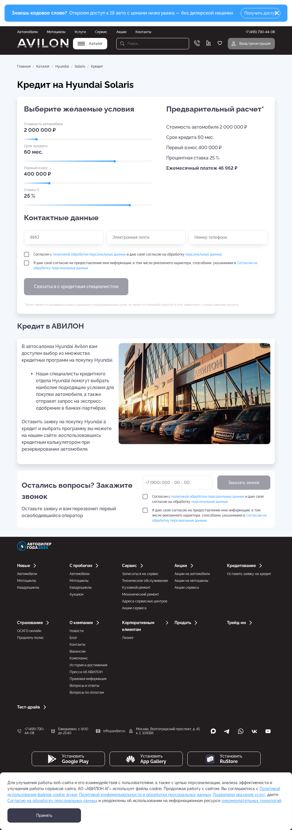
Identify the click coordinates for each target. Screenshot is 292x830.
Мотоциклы (56, 32)
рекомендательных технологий (251, 800)
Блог (73, 638)
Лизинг (128, 638)
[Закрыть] (277, 13)
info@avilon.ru (114, 731)
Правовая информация (88, 679)
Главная (24, 66)
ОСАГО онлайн (29, 631)
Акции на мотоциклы (191, 581)
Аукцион (77, 594)
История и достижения (88, 665)
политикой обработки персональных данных (89, 254)
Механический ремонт (140, 594)
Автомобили (27, 32)
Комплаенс (79, 658)
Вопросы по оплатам (87, 693)
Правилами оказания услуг (239, 794)
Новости (77, 631)
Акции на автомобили (192, 574)
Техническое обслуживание (145, 581)
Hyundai (62, 66)
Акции (121, 32)
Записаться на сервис (140, 574)
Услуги (80, 32)
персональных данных (203, 254)
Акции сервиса (134, 608)
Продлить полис (30, 638)
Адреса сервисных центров (144, 601)
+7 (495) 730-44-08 (34, 731)
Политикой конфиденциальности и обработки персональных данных (145, 794)
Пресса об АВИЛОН (86, 672)
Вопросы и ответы (84, 686)
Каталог (43, 66)
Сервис (101, 32)
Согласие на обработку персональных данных (52, 800)
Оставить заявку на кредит (249, 574)
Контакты (143, 32)
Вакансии (78, 651)
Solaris (80, 66)
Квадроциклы (28, 588)
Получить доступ (260, 13)
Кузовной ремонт (136, 588)
